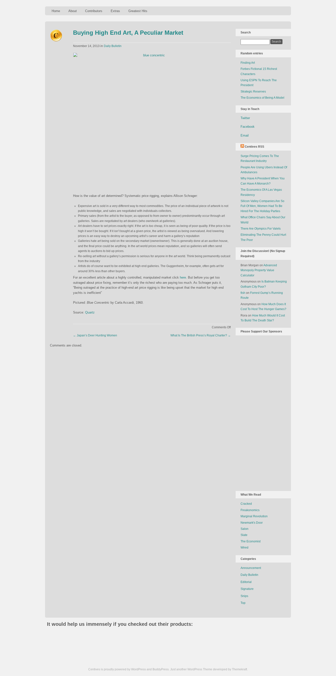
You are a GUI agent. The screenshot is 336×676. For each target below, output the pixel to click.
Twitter (245, 118)
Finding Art (248, 62)
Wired (244, 547)
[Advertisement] (260, 412)
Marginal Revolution (254, 516)
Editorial (246, 582)
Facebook (248, 126)
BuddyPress (161, 669)
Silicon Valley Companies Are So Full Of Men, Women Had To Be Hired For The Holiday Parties (262, 206)
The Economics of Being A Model (262, 97)
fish (243, 293)
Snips (244, 596)
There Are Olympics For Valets (261, 228)
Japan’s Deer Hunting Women (95, 335)
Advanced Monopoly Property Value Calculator (259, 270)
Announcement (251, 568)
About (72, 11)
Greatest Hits (137, 11)
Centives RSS (254, 146)
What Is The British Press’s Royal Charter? (200, 335)
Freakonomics (250, 510)
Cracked (246, 503)
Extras (115, 11)
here (183, 277)
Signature (247, 589)
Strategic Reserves (253, 91)
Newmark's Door (252, 522)
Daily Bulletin (113, 46)
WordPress (138, 669)
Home (56, 11)
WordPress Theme (199, 669)
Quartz (90, 312)
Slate (244, 535)
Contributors (93, 11)
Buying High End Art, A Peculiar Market (128, 32)
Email (245, 135)
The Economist (250, 541)
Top (243, 603)
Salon (244, 529)
